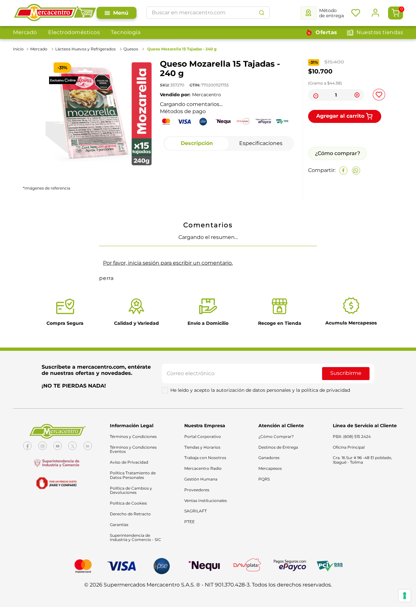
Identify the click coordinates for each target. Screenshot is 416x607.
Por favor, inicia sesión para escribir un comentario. (168, 401)
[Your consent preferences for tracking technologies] (404, 595)
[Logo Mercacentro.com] (55, 13)
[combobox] (208, 13)
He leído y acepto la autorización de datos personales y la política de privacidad (260, 528)
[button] (28, 296)
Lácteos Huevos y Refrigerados (85, 48)
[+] (357, 95)
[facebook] (343, 219)
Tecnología (125, 32)
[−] (315, 95)
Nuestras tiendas (380, 32)
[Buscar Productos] (261, 13)
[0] (395, 13)
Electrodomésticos (74, 32)
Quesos (131, 48)
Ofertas (326, 32)
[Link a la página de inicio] (19, 49)
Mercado (25, 32)
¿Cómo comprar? (337, 202)
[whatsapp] (356, 219)
